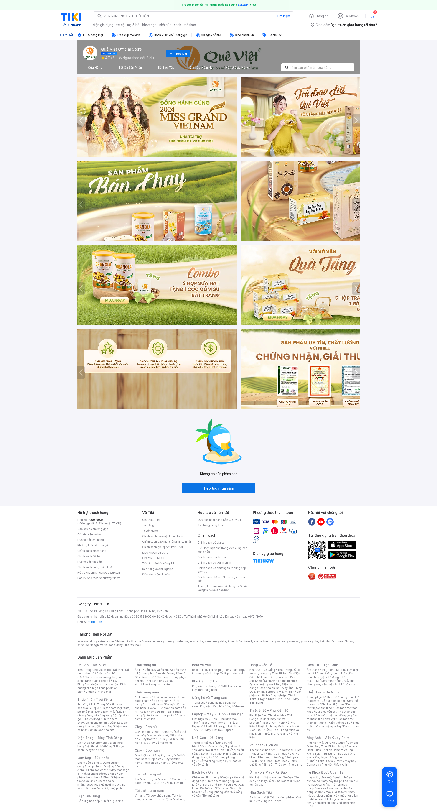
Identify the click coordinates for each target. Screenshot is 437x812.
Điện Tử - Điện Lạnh (322, 665)
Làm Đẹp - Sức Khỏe (93, 758)
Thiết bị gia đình (112, 801)
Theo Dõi (180, 53)
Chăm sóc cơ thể (97, 770)
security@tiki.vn (109, 578)
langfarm (97, 645)
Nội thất (211, 750)
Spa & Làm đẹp (277, 753)
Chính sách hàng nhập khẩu (95, 567)
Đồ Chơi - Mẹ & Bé (91, 665)
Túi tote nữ (159, 782)
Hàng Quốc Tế (260, 665)
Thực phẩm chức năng (99, 766)
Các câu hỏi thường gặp (92, 529)
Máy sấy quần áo (327, 684)
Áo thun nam (143, 697)
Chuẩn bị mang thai (98, 691)
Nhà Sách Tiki (260, 792)
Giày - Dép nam (147, 750)
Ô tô (272, 781)
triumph (233, 641)
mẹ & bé (133, 25)
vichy (119, 645)
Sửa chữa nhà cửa (211, 746)
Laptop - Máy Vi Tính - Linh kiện (218, 714)
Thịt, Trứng (98, 704)
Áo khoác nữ (165, 673)
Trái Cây (82, 704)
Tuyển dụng (150, 530)
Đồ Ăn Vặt (206, 788)
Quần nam (160, 697)
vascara (82, 641)
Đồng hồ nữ (215, 702)
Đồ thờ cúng (207, 761)
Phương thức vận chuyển (93, 545)
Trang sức (198, 702)
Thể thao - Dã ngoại (268, 677)
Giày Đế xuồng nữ (160, 742)
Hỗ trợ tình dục (110, 784)
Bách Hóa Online (205, 772)
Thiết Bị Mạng (215, 726)
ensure (158, 641)
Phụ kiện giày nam (155, 762)
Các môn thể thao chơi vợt (332, 717)
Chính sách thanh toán (212, 557)
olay (316, 641)
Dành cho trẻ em (97, 722)
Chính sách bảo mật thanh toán (162, 536)
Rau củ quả (91, 708)
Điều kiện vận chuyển (156, 574)
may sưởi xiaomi (327, 788)
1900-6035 (96, 519)
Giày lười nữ (168, 739)
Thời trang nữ (145, 665)
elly (192, 641)
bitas (349, 641)
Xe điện (288, 777)
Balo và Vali (201, 665)
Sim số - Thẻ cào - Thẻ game (282, 764)
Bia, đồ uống (92, 719)
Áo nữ (138, 670)
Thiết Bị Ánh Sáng (332, 746)
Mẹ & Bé (274, 684)
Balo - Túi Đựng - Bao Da (331, 753)
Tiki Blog (148, 525)
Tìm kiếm (283, 16)
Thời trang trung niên (156, 684)
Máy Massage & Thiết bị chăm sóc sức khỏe (103, 771)
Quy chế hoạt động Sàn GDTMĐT (219, 519)
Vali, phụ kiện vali (232, 673)
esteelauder (106, 641)
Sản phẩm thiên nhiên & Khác (100, 775)
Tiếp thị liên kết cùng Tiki (158, 563)
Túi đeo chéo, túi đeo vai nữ (153, 779)
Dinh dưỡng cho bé (97, 680)
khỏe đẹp (149, 25)
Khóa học (284, 750)
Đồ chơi (118, 670)
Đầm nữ (150, 670)
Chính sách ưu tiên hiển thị (215, 562)
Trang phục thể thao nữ (322, 697)
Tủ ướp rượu (348, 684)
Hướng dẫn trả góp (89, 561)
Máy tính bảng (95, 750)
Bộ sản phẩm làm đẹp (101, 786)
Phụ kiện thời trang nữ (206, 686)
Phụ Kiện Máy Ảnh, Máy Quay (326, 742)
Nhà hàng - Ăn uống (271, 757)
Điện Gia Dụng (88, 796)
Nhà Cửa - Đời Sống (207, 738)
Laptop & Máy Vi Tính (280, 691)
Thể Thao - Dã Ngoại (323, 692)
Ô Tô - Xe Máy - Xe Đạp (268, 772)
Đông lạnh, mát (105, 711)
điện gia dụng (103, 25)
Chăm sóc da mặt (89, 762)
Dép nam (155, 759)
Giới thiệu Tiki (151, 519)
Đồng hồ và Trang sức (209, 698)
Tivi (316, 680)
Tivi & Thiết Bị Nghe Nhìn (272, 697)
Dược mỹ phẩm (114, 788)
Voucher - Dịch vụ (263, 745)
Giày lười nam (143, 755)
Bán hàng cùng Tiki (210, 525)
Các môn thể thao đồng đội (333, 715)
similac (326, 641)
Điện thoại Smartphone (92, 742)
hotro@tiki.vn (111, 572)
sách (177, 25)
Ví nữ (176, 779)
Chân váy (162, 677)
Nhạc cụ (222, 761)
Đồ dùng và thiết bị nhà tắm (219, 753)
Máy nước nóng (331, 680)
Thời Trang (284, 670)
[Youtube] (321, 521)
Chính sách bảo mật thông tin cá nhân (167, 541)
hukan (109, 645)
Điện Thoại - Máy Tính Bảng (99, 738)
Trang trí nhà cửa (203, 742)
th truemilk (123, 641)
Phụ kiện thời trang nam (216, 688)
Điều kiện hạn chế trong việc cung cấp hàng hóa (222, 549)
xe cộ (120, 25)
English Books (272, 801)
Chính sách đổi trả (89, 556)
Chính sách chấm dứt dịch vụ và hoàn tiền (222, 578)
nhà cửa (165, 25)
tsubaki (136, 645)
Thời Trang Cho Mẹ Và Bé (94, 670)
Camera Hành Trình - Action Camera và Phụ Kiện (332, 750)
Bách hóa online (269, 688)
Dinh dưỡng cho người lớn (101, 684)
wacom (282, 641)
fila (127, 645)
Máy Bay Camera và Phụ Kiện (331, 762)
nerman (269, 641)
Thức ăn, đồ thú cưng (98, 726)
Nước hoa (92, 784)
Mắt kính (228, 686)
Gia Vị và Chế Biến (211, 784)
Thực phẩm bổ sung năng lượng (333, 724)
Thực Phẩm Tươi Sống (94, 699)
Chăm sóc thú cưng (205, 777)
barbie (136, 641)
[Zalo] (330, 521)
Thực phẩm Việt (111, 708)
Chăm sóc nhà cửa (102, 730)
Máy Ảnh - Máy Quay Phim (328, 738)
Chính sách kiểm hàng (91, 550)
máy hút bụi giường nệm (331, 793)
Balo (195, 670)
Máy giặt (319, 677)
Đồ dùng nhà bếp (88, 801)
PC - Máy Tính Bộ (210, 730)
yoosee (306, 641)
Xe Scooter (284, 781)
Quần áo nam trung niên (158, 715)
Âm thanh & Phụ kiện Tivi (323, 670)
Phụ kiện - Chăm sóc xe (265, 777)
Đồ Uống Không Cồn (215, 792)
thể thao (190, 25)
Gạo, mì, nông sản (98, 715)
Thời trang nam (147, 692)
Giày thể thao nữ (339, 722)
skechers (211, 641)
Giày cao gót (143, 731)
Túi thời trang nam (149, 790)
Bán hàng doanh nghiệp (157, 569)
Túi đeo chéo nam (158, 795)
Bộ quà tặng (211, 795)
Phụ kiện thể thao (332, 704)
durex (169, 641)
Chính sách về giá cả (211, 542)
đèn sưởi (326, 777)
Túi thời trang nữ (148, 774)
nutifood (246, 641)
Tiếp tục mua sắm (218, 488)
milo (200, 641)
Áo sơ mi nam (160, 700)
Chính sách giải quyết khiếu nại (162, 547)
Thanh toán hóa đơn (262, 750)
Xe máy (262, 781)
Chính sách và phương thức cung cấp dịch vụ (222, 569)
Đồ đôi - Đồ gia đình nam (164, 708)
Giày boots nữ (150, 739)
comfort (338, 641)
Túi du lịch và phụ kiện (214, 670)
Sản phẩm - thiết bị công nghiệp (275, 693)
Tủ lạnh (319, 673)
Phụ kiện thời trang (207, 681)
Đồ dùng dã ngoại (333, 700)
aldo (223, 641)
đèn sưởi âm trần (325, 802)
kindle (258, 641)
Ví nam (139, 795)
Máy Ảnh (341, 764)
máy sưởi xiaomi (336, 792)
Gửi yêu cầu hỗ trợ (89, 534)
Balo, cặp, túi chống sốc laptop (218, 671)
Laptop (229, 730)
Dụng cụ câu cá (325, 711)
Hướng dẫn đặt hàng (90, 539)
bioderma (181, 641)
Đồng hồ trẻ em (235, 706)
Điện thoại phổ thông (98, 746)
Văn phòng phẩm (282, 797)
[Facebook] (311, 521)
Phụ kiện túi (175, 782)
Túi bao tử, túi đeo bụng (169, 799)
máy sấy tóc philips (335, 781)
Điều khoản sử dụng (155, 552)
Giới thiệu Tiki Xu (153, 558)
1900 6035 (95, 622)
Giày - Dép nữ (146, 727)
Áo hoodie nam (153, 704)
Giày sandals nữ (157, 735)
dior (92, 641)
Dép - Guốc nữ (163, 731)
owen (147, 641)
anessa (294, 641)
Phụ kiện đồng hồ (211, 706)
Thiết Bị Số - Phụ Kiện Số (268, 710)
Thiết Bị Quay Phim (330, 761)
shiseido (83, 645)
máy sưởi (313, 777)
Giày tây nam (163, 755)
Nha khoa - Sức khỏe (273, 761)
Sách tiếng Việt (259, 797)
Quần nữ (162, 670)
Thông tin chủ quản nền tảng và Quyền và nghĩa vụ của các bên (223, 588)
